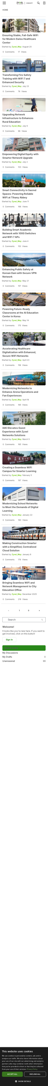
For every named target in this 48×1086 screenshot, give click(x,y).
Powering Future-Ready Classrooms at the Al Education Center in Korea (20, 313)
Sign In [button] (9, 639)
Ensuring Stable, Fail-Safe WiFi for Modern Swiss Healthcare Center (20, 39)
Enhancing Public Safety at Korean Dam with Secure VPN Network (19, 273)
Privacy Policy (32, 1069)
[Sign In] (44, 3)
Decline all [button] (35, 1074)
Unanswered (24, 661)
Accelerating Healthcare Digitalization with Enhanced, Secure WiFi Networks (19, 352)
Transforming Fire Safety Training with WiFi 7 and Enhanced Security (16, 79)
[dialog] (24, 1066)
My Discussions (10, 652)
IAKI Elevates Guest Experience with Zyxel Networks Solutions (15, 431)
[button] (24, 1081)
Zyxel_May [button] (16, 46)
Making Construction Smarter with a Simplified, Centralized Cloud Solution (19, 547)
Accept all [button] (12, 1074)
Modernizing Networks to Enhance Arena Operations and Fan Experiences (20, 392)
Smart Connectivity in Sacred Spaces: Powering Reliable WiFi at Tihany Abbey (19, 194)
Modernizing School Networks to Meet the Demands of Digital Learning (20, 507)
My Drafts (24, 656)
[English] (24, 3)
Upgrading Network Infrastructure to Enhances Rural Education (17, 118)
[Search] (38, 3)
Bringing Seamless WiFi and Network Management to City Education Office (19, 586)
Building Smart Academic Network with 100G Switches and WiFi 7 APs (19, 233)
